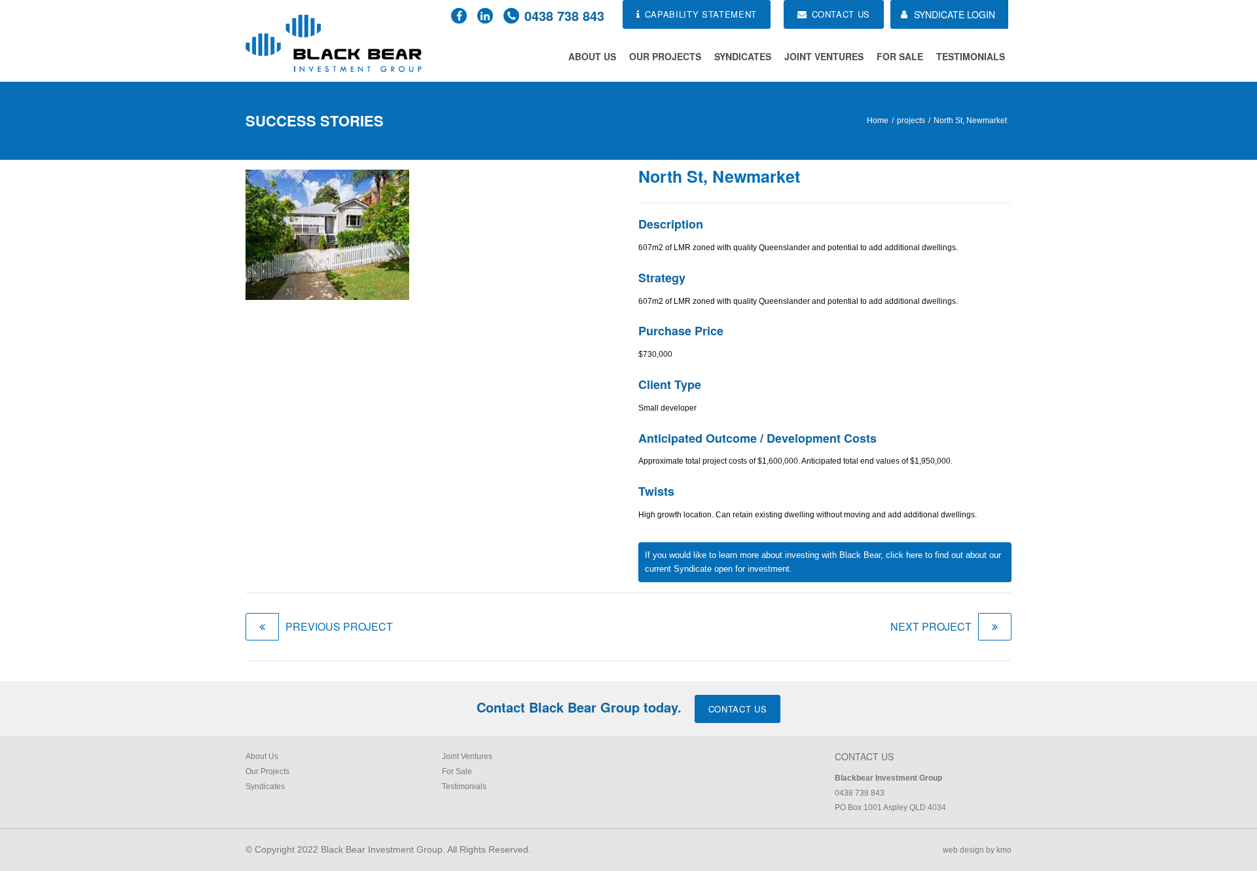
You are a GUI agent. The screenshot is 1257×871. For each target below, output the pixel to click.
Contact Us (737, 709)
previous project (339, 626)
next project (931, 626)
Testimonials (970, 56)
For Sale (900, 56)
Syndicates (742, 56)
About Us (592, 56)
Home (877, 120)
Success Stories (315, 120)
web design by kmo (977, 850)
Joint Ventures (824, 56)
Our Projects (665, 56)
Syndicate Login (954, 14)
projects (911, 120)
